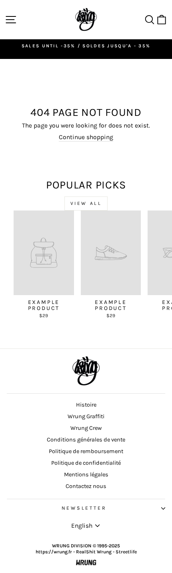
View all (86, 203)
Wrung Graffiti (86, 416)
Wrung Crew (86, 428)
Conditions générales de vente (86, 439)
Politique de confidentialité (86, 463)
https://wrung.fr (54, 552)
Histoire (86, 404)
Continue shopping (86, 137)
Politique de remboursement (86, 451)
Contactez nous (86, 486)
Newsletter (84, 508)
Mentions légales (86, 474)
